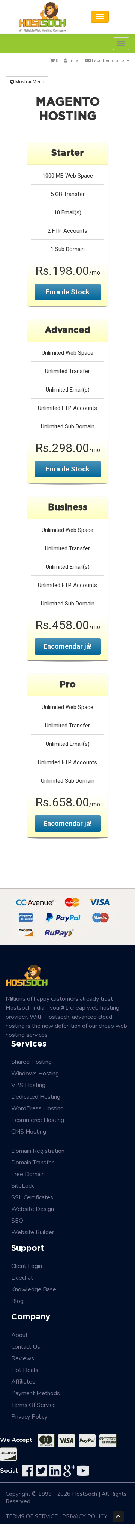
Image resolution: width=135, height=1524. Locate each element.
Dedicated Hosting (35, 1097)
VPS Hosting (28, 1085)
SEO (17, 1221)
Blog (17, 1301)
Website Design (32, 1209)
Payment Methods (35, 1393)
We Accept (16, 1440)
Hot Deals (24, 1370)
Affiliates (23, 1382)
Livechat (22, 1278)
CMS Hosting (28, 1132)
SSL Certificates (32, 1197)
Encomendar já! (68, 646)
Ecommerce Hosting (37, 1120)
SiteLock (22, 1186)
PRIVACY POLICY (84, 1516)
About (19, 1335)
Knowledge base (33, 1289)
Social (9, 1470)
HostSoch (84, 1494)
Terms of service (33, 1405)
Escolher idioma (108, 60)
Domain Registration (37, 1151)
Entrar (74, 60)
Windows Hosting (35, 1073)
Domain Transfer (32, 1162)
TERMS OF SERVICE (32, 1516)
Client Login (26, 1266)
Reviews (22, 1358)
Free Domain (28, 1174)
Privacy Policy (29, 1417)
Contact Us (25, 1347)
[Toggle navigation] (100, 17)
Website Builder (32, 1232)
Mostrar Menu (29, 81)
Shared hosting (31, 1062)
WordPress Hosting (37, 1108)
